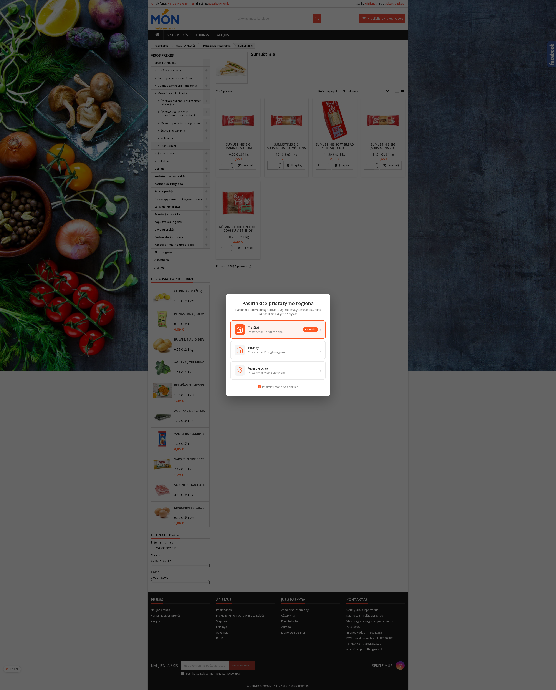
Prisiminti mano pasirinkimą (280, 387)
